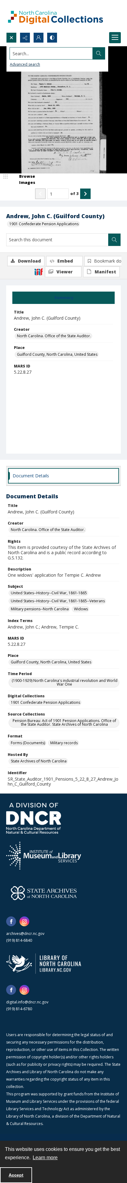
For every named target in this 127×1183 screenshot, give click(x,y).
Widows (81, 609)
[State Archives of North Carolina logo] (43, 893)
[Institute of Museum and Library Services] (43, 856)
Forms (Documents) (28, 742)
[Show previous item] (40, 194)
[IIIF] (38, 271)
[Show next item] (85, 194)
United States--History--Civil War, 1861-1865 (49, 593)
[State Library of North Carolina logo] (43, 963)
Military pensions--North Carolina (40, 609)
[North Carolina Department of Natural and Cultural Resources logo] (33, 818)
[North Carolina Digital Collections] (55, 16)
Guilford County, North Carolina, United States (57, 354)
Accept (16, 1175)
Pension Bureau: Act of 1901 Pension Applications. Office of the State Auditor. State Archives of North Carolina (64, 722)
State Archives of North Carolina (39, 761)
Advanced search (25, 64)
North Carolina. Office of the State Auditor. (54, 335)
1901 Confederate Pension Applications (44, 223)
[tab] (63, 298)
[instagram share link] (24, 921)
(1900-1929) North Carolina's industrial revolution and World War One (64, 682)
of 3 (74, 193)
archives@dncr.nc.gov (25, 933)
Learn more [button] (45, 1157)
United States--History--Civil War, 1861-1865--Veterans (58, 601)
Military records (64, 742)
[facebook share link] (11, 921)
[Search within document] (114, 240)
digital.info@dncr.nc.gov (27, 1002)
